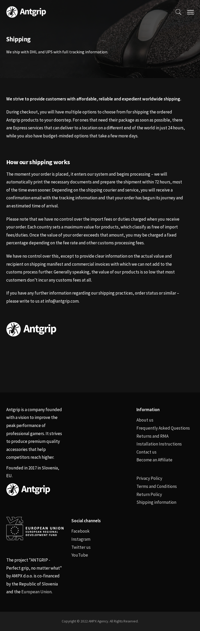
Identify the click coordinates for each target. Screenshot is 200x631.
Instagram (80, 539)
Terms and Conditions (156, 486)
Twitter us (81, 547)
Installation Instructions (159, 444)
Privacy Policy (149, 478)
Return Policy (149, 494)
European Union (36, 592)
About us (144, 420)
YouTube (79, 555)
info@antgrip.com (62, 301)
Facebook (80, 531)
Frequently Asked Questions (163, 428)
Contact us (146, 452)
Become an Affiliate (154, 460)
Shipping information (156, 502)
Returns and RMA (152, 436)
